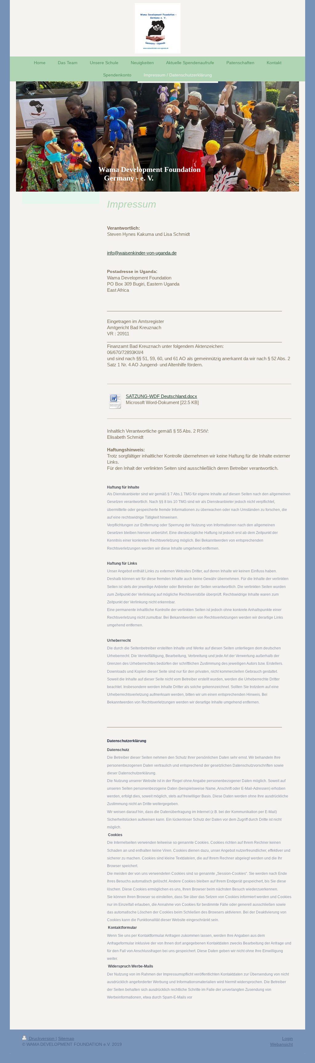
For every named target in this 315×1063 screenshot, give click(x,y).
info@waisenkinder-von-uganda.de (142, 252)
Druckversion (42, 1038)
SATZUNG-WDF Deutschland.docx (161, 396)
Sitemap (66, 1038)
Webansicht (281, 1044)
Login (287, 1038)
